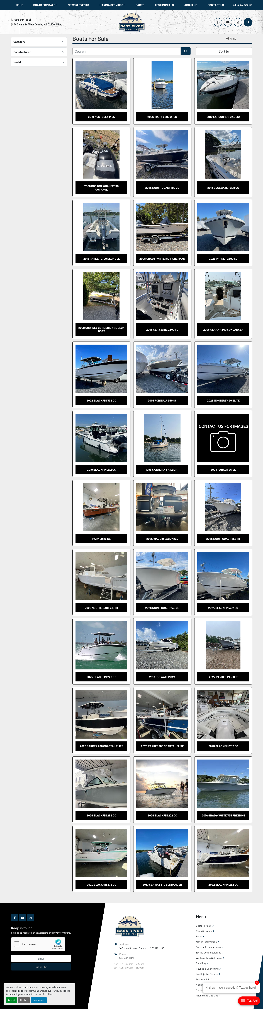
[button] (45, 5)
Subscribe (41, 967)
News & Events (78, 5)
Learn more (39, 1000)
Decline (24, 1000)
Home (19, 5)
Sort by (224, 51)
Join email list (244, 4)
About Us (190, 5)
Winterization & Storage (209, 957)
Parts (140, 5)
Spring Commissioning (208, 952)
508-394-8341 (23, 19)
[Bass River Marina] (129, 926)
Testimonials (164, 5)
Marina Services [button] (111, 5)
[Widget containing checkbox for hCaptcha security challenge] (38, 944)
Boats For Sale (44, 5)
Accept (11, 1000)
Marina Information (206, 941)
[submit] (186, 51)
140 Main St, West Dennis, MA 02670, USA (37, 24)
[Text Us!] (249, 1001)
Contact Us (216, 5)
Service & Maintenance (208, 947)
